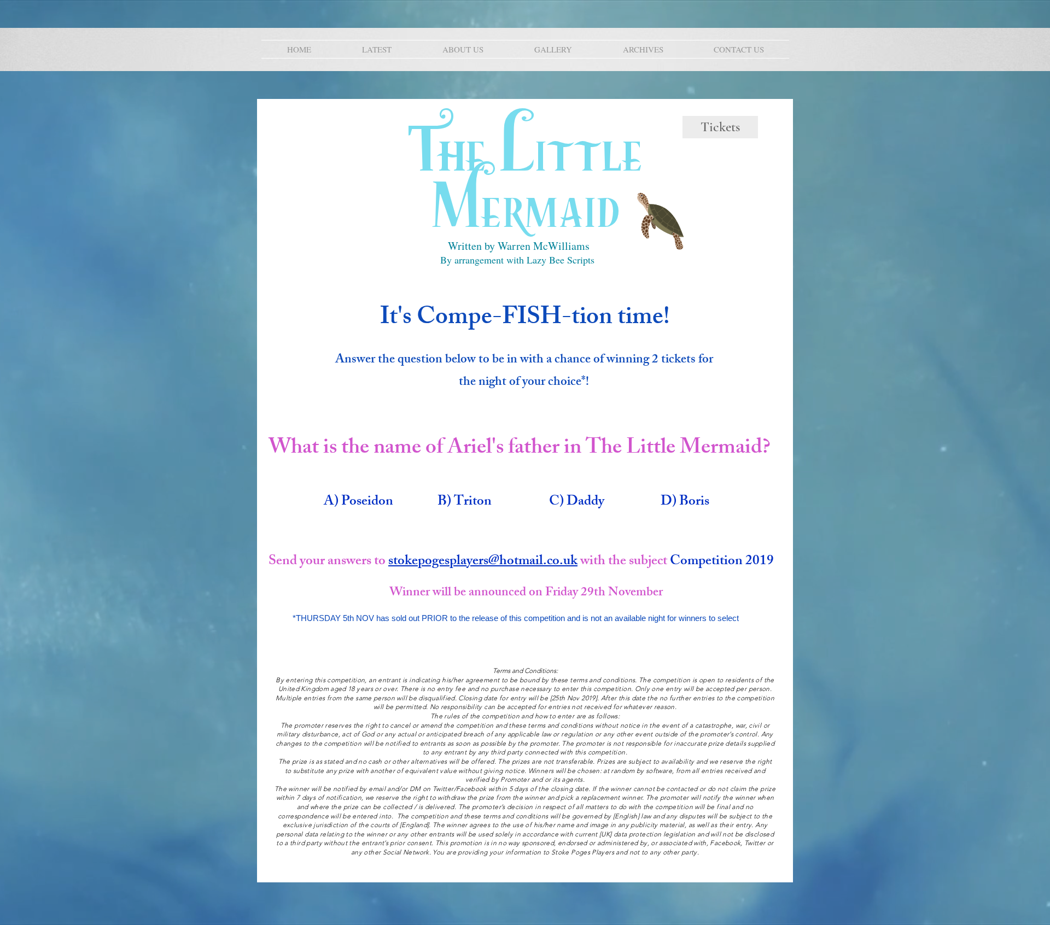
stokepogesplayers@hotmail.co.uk (483, 562)
